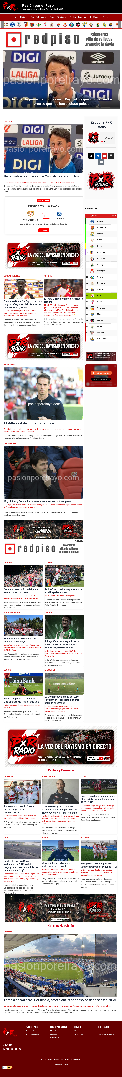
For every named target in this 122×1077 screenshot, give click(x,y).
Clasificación (55, 1034)
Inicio (14, 17)
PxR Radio (94, 17)
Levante (100, 320)
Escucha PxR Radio (105, 1031)
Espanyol (101, 271)
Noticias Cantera (32, 1034)
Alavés (100, 221)
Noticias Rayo (31, 1031)
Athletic (100, 333)
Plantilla (53, 1031)
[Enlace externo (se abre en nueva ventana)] (62, 40)
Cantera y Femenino (78, 17)
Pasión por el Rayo (38, 5)
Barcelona (101, 227)
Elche (99, 326)
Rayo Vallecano (37, 17)
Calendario (54, 1038)
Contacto (106, 17)
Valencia (101, 308)
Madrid (100, 234)
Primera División (57, 17)
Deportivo (101, 283)
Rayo (99, 295)
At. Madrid (101, 252)
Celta (99, 302)
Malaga (100, 314)
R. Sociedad (102, 339)
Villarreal (101, 289)
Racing (100, 264)
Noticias (23, 17)
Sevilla (100, 240)
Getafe (100, 277)
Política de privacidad (61, 1064)
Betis (99, 246)
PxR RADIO (44, 230)
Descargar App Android (107, 1034)
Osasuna (101, 258)
